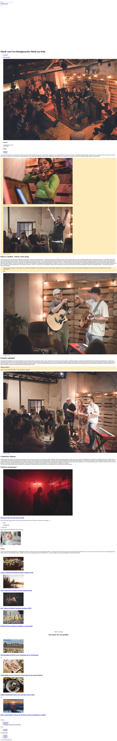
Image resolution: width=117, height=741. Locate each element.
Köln (4, 522)
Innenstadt (5, 54)
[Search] (1, 1)
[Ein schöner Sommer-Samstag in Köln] (58, 581)
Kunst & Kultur (6, 57)
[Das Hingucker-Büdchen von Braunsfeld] (58, 617)
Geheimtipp (4, 3)
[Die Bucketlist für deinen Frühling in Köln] (58, 564)
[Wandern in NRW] (58, 599)
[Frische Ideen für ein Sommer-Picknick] (58, 666)
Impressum (5, 723)
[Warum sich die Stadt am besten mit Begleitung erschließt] (58, 706)
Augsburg (5, 736)
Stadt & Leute (6, 525)
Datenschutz (6, 722)
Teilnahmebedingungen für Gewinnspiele (12, 724)
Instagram (5, 151)
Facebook (5, 152)
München (5, 737)
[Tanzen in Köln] (58, 492)
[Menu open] (1, 5)
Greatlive (28, 369)
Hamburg (5, 735)
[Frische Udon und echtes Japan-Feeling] (58, 685)
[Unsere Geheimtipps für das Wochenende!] (58, 646)
